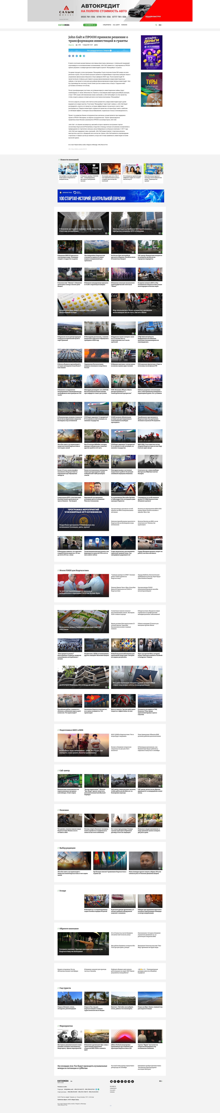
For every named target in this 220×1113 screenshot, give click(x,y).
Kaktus (96, 45)
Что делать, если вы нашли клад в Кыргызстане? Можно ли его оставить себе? (69, 830)
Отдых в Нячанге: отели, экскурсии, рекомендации (67, 1007)
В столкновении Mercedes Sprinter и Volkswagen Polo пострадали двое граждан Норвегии (123, 499)
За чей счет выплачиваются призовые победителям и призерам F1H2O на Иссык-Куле (79, 592)
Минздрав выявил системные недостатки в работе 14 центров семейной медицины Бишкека (122, 471)
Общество (71, 45)
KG (160, 1081)
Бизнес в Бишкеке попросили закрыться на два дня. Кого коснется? (121, 748)
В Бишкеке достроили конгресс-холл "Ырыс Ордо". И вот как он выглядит (81, 230)
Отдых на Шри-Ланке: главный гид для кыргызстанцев (150, 1007)
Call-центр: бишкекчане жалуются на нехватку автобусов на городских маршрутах (150, 257)
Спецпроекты (107, 24)
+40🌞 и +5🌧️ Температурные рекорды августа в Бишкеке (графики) (148, 971)
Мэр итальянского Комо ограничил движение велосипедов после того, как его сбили (132, 311)
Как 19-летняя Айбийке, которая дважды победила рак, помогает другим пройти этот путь (95, 446)
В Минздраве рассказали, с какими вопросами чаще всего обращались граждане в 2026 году (96, 338)
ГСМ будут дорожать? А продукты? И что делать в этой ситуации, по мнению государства (96, 418)
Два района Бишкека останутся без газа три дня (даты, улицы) (123, 946)
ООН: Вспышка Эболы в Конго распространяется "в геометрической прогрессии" (121, 391)
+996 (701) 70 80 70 (83, 1092)
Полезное (124, 24)
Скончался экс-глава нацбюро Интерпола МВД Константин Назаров (148, 471)
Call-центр (116, 24)
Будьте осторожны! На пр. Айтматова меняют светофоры (68, 970)
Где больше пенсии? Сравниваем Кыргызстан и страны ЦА (109, 872)
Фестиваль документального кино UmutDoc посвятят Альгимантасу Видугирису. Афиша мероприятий (69, 1046)
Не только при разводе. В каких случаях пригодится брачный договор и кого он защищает (122, 830)
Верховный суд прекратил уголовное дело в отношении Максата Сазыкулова (94, 499)
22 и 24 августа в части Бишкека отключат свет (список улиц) (122, 934)
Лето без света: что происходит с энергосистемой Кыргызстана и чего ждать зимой (69, 446)
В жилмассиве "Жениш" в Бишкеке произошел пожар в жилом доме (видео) (70, 284)
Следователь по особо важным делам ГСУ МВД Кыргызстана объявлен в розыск (148, 499)
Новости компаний (69, 160)
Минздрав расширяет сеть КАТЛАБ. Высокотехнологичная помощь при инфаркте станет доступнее (96, 391)
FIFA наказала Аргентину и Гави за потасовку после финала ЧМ (150, 365)
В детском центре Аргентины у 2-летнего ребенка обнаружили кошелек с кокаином (122, 911)
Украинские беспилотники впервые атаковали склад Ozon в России (95, 365)
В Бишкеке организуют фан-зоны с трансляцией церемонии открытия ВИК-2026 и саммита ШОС (96, 1047)
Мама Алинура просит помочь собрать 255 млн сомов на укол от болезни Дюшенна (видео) (145, 872)
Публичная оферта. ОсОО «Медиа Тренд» (68, 1099)
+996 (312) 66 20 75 (79, 1089)
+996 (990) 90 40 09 (72, 1092)
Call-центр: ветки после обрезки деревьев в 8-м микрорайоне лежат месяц (150, 791)
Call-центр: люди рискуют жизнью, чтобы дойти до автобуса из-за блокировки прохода (123, 791)
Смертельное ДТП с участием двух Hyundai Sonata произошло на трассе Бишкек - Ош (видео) (69, 499)
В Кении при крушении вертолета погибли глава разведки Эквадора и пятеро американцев (149, 911)
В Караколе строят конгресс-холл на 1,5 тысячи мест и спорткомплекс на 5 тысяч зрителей (122, 339)
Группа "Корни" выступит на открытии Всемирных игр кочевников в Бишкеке (148, 1046)
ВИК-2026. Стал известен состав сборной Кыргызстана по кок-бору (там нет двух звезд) (150, 446)
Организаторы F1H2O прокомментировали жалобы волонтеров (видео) (148, 589)
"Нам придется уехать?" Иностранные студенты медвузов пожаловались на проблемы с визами (69, 656)
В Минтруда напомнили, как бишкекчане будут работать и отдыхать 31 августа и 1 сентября (149, 748)
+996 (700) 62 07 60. (103, 144)
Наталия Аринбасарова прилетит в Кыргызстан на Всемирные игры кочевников (123, 523)
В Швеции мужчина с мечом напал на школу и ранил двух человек (123, 365)
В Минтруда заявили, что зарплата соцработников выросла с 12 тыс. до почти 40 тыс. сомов (69, 553)
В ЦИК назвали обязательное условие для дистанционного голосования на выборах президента (121, 419)
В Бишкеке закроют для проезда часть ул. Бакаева (95, 970)
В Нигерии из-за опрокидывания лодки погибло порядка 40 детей (95, 910)
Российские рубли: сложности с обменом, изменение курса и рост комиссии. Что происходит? (69, 711)
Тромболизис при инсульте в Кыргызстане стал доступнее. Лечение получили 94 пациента (149, 418)
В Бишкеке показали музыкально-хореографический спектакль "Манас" (123, 284)
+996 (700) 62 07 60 (89, 1089)
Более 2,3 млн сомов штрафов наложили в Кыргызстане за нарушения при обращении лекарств (68, 472)
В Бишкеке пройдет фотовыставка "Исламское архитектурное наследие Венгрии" (149, 1067)
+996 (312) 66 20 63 (93, 1092)
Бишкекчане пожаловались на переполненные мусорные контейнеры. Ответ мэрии (68, 791)
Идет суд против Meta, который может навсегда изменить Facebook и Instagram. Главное (150, 655)
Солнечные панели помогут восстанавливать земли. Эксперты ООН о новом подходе (122, 612)
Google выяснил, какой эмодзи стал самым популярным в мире (77, 311)
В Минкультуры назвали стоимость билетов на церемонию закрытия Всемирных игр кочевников (70, 418)
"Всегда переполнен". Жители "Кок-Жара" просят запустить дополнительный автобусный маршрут (94, 792)
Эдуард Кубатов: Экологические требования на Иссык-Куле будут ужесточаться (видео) (149, 576)
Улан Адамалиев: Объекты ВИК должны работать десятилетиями (149, 735)
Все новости (89, 25)
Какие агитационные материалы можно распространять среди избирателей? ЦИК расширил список (96, 472)
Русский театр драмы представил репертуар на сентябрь (122, 1066)
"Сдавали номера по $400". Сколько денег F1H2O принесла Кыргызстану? (123, 576)
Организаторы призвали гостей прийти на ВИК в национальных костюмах (122, 510)
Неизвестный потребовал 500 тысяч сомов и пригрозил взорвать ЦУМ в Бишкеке (132, 230)
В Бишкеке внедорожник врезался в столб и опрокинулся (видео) (96, 283)
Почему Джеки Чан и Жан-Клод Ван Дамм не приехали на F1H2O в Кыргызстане (123, 589)
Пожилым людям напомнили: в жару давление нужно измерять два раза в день (149, 830)
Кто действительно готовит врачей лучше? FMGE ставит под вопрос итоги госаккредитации (134, 684)
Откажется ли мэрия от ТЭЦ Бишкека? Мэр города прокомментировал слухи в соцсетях (147, 712)
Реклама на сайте (62, 1086)
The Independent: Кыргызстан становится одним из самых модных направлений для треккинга (94, 258)
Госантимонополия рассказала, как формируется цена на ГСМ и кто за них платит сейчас (96, 553)
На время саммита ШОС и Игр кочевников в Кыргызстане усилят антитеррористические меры (150, 284)
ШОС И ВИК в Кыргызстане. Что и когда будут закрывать (122, 735)
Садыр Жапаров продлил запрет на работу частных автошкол (150, 552)
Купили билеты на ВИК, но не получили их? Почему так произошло (148, 523)
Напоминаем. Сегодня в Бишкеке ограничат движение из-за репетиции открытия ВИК (149, 934)
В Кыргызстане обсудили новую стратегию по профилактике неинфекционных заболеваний (149, 612)
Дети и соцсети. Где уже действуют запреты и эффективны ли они (123, 710)
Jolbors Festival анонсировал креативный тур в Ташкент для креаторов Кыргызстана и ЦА (122, 1046)
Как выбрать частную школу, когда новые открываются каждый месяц (68, 177)
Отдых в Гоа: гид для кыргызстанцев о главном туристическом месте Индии (94, 1008)
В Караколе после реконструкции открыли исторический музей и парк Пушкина (69, 338)
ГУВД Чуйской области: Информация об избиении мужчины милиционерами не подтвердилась (148, 339)
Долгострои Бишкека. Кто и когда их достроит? (79, 685)
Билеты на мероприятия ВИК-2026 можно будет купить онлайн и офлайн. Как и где (149, 510)
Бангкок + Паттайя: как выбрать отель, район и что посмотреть (122, 1007)
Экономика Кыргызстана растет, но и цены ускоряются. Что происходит (95, 711)
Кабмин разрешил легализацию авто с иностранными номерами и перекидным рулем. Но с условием (150, 391)
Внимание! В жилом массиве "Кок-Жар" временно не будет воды (149, 946)
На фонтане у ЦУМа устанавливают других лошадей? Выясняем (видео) (96, 654)
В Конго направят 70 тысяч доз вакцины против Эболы (148, 624)
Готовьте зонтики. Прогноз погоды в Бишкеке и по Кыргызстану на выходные (81, 950)
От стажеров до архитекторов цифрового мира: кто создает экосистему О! (132, 177)
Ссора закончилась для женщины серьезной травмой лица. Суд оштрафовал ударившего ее (123, 553)
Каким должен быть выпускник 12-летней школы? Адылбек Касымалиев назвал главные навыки (123, 626)
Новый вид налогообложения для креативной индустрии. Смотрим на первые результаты (122, 655)
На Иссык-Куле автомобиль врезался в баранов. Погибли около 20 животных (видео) (123, 257)
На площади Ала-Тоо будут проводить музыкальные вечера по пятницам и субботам (82, 1067)
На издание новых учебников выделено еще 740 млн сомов (80, 628)
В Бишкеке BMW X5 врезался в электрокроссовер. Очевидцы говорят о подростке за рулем (68, 257)
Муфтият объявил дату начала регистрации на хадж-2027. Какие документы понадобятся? (122, 971)
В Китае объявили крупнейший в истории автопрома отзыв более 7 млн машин (69, 365)
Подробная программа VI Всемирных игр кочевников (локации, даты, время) (77, 526)
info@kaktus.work (68, 1089)
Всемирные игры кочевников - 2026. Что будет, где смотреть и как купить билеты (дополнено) (81, 752)
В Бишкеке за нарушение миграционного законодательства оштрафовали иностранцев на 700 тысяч (69, 392)
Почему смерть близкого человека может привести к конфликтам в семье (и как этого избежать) (96, 830)
